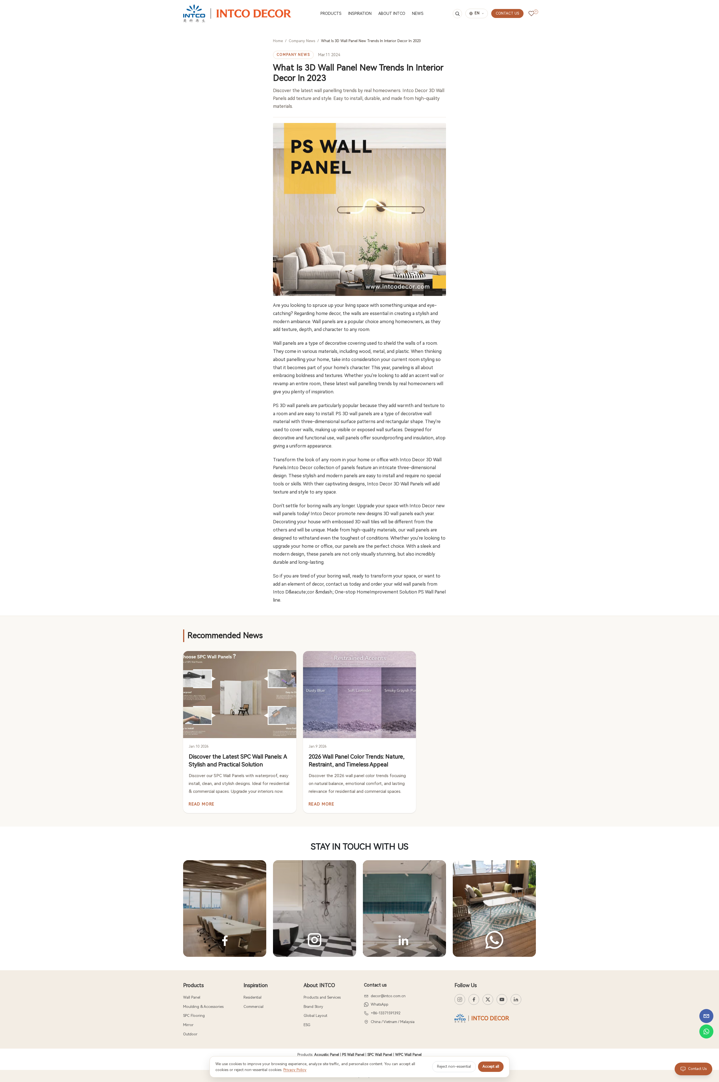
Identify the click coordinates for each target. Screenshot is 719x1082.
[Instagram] (459, 999)
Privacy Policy (294, 1070)
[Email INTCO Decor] (706, 1016)
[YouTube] (502, 999)
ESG (307, 1025)
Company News (302, 41)
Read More (202, 804)
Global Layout (315, 1015)
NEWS (418, 13)
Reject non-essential (454, 1066)
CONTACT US (507, 13)
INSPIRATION (360, 13)
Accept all (491, 1066)
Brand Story (313, 1007)
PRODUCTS (331, 13)
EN (477, 13)
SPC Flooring (194, 1015)
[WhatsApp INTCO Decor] (706, 1031)
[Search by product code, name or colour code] (457, 13)
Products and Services (322, 997)
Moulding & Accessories (203, 1007)
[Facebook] (473, 999)
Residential (252, 997)
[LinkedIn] (516, 999)
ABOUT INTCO (391, 13)
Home (278, 41)
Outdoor (190, 1034)
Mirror (188, 1025)
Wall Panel (191, 997)
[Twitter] (488, 999)
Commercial (253, 1007)
